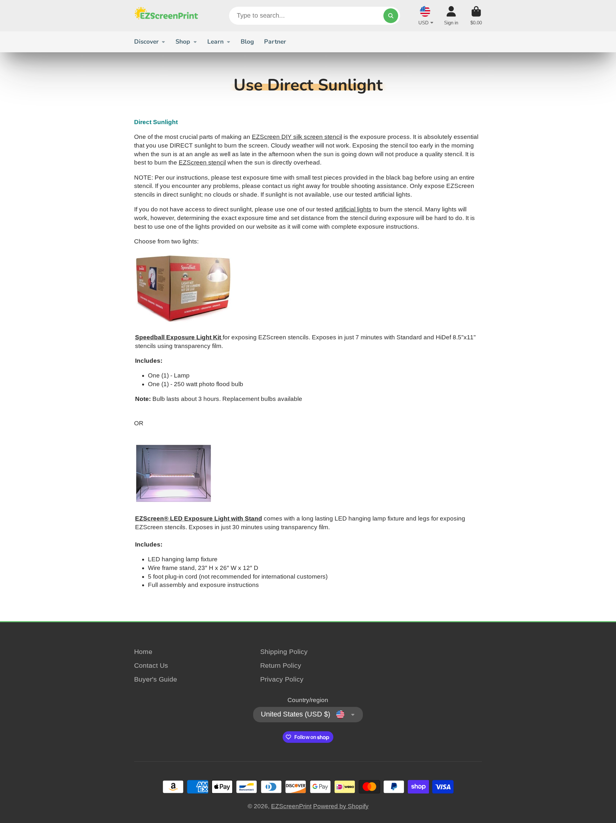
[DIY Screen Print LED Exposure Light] (173, 509)
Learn (215, 42)
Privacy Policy (282, 679)
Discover (146, 42)
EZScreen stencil (202, 162)
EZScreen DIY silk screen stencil (297, 136)
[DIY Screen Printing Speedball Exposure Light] (183, 322)
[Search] (390, 15)
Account (451, 15)
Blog (247, 42)
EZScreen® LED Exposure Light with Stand (198, 518)
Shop (182, 42)
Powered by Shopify (341, 806)
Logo (166, 15)
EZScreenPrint (291, 806)
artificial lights (353, 209)
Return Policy (280, 665)
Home (143, 651)
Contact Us (151, 665)
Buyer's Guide (155, 679)
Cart (476, 15)
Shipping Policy (284, 651)
